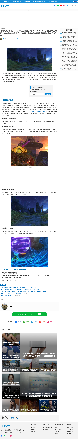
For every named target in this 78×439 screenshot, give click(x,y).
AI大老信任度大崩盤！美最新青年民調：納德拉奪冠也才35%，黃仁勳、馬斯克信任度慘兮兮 (69, 65)
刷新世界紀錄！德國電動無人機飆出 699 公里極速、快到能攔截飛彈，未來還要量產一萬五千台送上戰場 (69, 34)
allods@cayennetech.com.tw (38, 111)
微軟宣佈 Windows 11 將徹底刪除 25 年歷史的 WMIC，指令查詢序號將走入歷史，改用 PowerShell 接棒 (69, 45)
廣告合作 (33, 429)
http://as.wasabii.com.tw (26, 280)
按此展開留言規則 (14, 418)
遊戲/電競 (14, 10)
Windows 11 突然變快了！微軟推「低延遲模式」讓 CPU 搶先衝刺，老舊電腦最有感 (69, 49)
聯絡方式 (33, 431)
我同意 (75, 1)
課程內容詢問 (70, 429)
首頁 (1, 28)
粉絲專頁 (19, 321)
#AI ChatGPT (41, 10)
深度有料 (47, 10)
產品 (6, 10)
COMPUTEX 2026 (56, 10)
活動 (28, 10)
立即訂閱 (48, 94)
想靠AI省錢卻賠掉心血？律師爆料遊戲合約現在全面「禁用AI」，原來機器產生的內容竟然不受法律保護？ (69, 61)
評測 (19, 10)
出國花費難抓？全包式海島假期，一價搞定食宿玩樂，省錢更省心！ (48, 370)
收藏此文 (17, 38)
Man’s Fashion (58, 429)
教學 (22, 10)
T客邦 (56, 427)
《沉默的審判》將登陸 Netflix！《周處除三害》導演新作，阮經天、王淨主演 (20, 287)
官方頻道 (35, 321)
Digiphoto (57, 431)
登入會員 (12, 417)
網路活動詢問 (70, 431)
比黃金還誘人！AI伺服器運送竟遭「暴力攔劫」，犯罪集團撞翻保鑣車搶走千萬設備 (29, 370)
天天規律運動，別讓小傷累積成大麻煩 (11, 343)
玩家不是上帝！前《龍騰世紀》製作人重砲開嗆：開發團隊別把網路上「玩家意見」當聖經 (29, 410)
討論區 (32, 10)
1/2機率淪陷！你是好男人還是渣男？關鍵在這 (48, 410)
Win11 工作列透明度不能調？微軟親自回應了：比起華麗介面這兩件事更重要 (39, 395)
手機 (10, 10)
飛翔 (3, 38)
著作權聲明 (45, 429)
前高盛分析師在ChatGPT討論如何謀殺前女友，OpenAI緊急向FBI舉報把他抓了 (20, 289)
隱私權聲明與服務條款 (48, 427)
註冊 (76, 5)
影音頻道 (43, 321)
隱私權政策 (54, 1)
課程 (36, 10)
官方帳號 (27, 321)
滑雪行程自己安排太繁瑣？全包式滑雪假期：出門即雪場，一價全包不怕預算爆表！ (11, 370)
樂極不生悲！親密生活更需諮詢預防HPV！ (11, 293)
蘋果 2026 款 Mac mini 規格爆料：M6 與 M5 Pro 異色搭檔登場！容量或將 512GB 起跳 (39, 355)
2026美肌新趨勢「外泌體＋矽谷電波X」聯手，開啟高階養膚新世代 (11, 383)
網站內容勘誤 (70, 427)
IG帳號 (50, 321)
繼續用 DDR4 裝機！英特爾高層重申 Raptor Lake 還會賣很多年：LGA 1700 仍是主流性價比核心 (11, 356)
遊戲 (4, 28)
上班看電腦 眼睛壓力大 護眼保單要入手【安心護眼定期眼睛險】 (11, 410)
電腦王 (56, 433)
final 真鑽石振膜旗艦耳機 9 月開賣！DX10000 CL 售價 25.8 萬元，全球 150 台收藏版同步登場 (10, 396)
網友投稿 (69, 433)
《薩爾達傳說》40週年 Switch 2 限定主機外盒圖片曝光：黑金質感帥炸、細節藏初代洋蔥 (69, 41)
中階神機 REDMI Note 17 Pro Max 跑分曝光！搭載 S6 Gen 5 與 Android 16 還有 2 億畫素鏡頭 (69, 69)
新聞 (2, 10)
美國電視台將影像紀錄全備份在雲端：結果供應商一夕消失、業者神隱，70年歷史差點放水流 (23, 291)
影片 (25, 10)
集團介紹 (33, 427)
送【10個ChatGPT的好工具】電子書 (27, 314)
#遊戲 (2, 299)
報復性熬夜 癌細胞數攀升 (7, 295)
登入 (73, 5)
